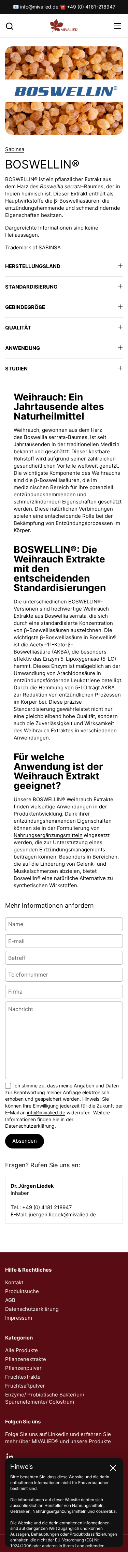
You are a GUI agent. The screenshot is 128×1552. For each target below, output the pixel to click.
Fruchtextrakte (23, 1377)
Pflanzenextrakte (25, 1359)
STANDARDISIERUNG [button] (31, 286)
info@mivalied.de (46, 1112)
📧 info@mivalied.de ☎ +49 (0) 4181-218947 (64, 6)
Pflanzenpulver (23, 1368)
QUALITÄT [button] (18, 327)
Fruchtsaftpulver (25, 1385)
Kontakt (14, 1282)
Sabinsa (14, 149)
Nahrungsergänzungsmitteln (48, 835)
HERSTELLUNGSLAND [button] (32, 266)
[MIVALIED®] (64, 26)
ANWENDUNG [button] (22, 348)
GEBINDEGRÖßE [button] (25, 307)
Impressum (18, 1318)
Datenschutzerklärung (30, 1126)
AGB (10, 1300)
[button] (9, 26)
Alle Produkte (21, 1350)
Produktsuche (22, 1291)
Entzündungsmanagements (72, 849)
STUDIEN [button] (16, 368)
